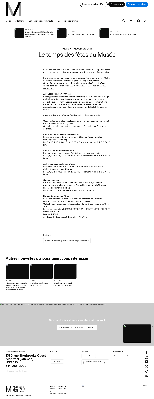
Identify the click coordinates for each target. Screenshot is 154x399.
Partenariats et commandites (58, 393)
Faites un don (116, 4)
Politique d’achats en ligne (58, 388)
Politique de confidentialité (58, 386)
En (145, 21)
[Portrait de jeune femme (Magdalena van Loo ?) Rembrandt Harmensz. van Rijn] (137, 333)
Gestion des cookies (56, 391)
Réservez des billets (137, 4)
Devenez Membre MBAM (93, 4)
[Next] (146, 33)
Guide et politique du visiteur (58, 390)
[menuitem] (13, 9)
